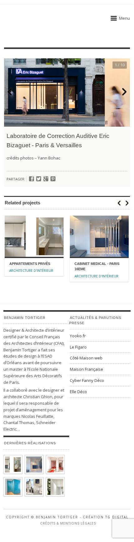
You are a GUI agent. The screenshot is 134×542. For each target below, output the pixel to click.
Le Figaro (78, 347)
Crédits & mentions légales (68, 523)
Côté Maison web (86, 358)
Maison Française (86, 369)
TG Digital (116, 517)
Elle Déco (78, 391)
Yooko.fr (78, 336)
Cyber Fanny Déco (87, 380)
